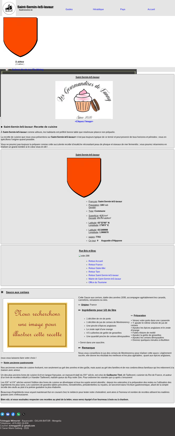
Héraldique (98, 9)
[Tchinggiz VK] (7, 416)
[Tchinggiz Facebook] (13, 416)
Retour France (96, 264)
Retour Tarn (94, 272)
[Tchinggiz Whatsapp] (18, 416)
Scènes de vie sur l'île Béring (27, 69)
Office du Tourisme (98, 282)
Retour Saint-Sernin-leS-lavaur (104, 275)
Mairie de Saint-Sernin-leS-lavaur (105, 279)
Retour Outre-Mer (97, 268)
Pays (122, 9)
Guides (69, 9)
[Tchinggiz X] (23, 416)
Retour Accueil (96, 261)
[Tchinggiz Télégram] (2, 416)
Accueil (151, 9)
